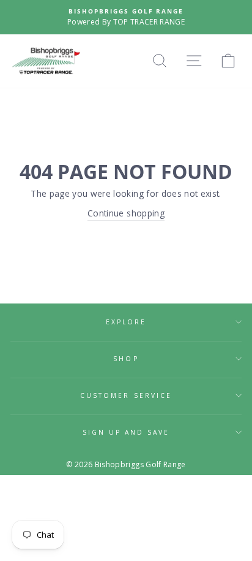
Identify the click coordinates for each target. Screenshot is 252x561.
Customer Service (126, 395)
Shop (125, 358)
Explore (126, 322)
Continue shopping (126, 213)
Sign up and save (126, 432)
